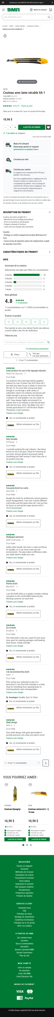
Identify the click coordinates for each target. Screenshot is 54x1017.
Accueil (5, 26)
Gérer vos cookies (24, 926)
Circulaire (24, 869)
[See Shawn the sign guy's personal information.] (25, 374)
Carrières (24, 940)
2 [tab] (27, 845)
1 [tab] (23, 845)
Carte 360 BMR (24, 973)
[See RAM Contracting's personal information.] (23, 540)
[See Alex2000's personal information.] (17, 491)
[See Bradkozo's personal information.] (16, 631)
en (3, 2)
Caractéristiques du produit (20, 251)
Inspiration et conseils (24, 884)
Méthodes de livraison (24, 872)
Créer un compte (24, 967)
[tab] (27, 212)
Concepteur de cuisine (24, 875)
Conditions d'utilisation (24, 920)
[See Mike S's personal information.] (14, 725)
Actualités (24, 946)
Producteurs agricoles (24, 893)
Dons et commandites (24, 943)
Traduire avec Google (14, 413)
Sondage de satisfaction (24, 917)
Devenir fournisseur (24, 952)
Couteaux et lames (33, 26)
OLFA (5, 89)
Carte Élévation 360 (24, 976)
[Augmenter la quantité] (15, 127)
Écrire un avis (26, 106)
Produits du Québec (24, 896)
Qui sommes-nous (24, 937)
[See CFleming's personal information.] (16, 442)
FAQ (24, 911)
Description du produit (17, 212)
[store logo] (13, 9)
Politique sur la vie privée (24, 923)
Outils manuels (20, 26)
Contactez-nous (24, 908)
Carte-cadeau (24, 881)
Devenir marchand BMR (24, 949)
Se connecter (24, 970)
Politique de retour (24, 914)
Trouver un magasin (24, 866)
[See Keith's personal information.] (13, 675)
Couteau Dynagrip (12, 809)
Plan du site (24, 955)
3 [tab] (31, 845)
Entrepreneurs (24, 890)
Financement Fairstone (24, 878)
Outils (11, 26)
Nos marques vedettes (24, 887)
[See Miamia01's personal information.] (17, 586)
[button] (8, 321)
